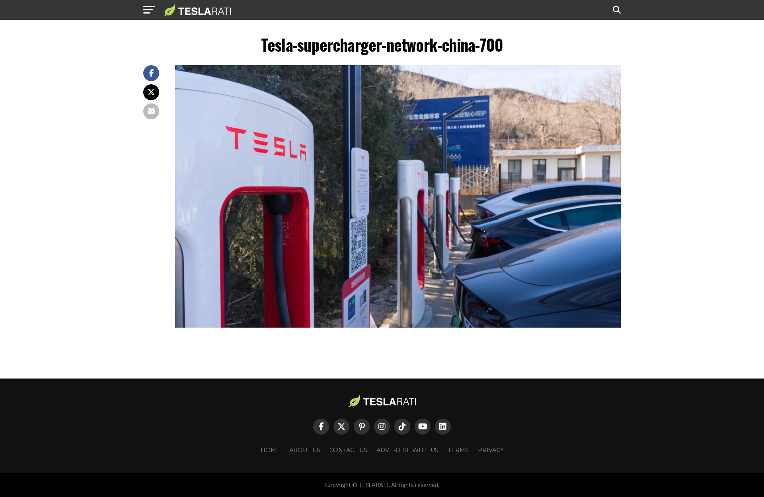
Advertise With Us (407, 450)
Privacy (491, 450)
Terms (458, 450)
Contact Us (348, 450)
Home (270, 450)
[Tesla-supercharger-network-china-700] (398, 325)
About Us (304, 450)
